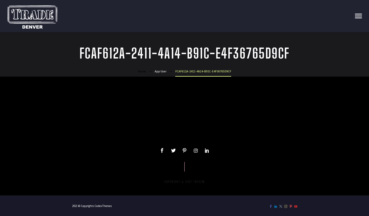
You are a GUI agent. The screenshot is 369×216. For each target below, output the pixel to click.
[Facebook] (270, 206)
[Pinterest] (290, 206)
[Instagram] (195, 150)
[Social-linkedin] (207, 150)
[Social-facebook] (162, 150)
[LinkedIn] (275, 206)
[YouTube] (295, 206)
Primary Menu (358, 16)
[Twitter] (173, 150)
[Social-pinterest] (184, 150)
